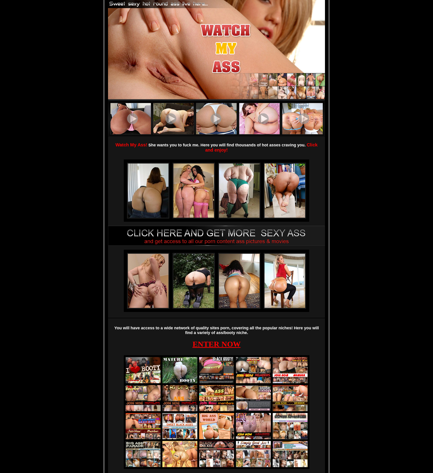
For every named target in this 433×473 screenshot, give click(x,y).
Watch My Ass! (131, 144)
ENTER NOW (217, 344)
